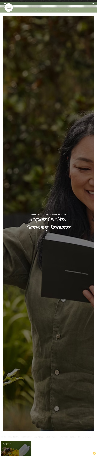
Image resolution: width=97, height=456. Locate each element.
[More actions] (29, 444)
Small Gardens (87, 437)
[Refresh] (94, 453)
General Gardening (39, 437)
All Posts (3, 437)
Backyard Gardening (76, 437)
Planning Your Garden (52, 437)
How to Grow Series (26, 437)
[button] (93, 3)
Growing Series (64, 437)
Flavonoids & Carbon (13, 437)
